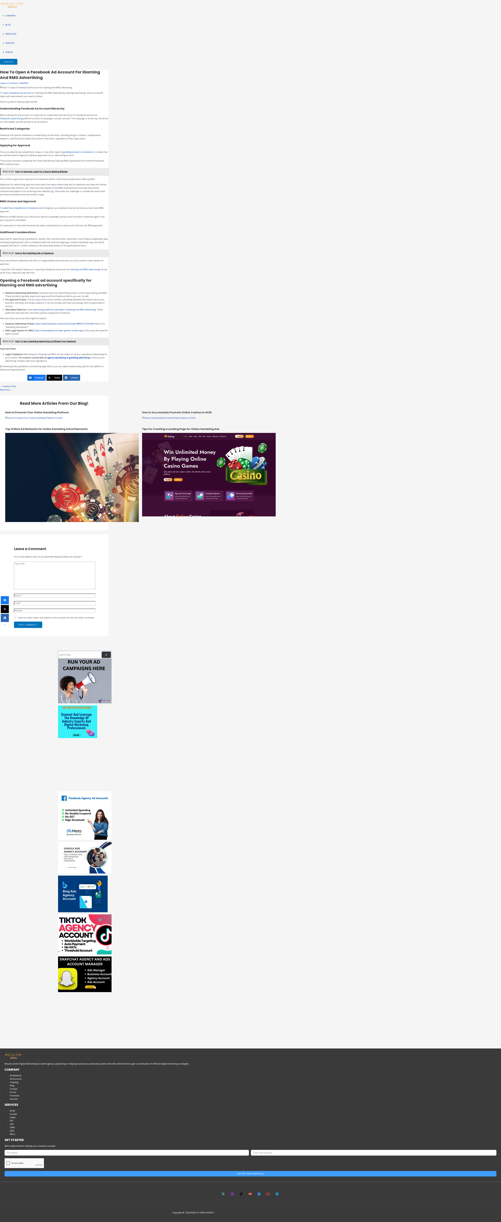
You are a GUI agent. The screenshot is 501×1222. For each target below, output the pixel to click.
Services (14, 1099)
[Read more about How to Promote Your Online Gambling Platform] (33, 417)
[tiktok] (241, 1194)
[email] (268, 1194)
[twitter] (223, 1194)
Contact (13, 1088)
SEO (12, 1124)
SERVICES (9, 43)
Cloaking (14, 1082)
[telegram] (277, 1194)
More (12, 1134)
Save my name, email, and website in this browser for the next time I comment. (56, 617)
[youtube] (250, 1194)
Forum (13, 1092)
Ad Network (15, 1075)
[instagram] (232, 1194)
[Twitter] (5, 609)
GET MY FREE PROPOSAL (250, 1173)
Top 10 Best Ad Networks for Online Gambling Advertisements (46, 429)
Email (12, 1110)
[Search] (106, 655)
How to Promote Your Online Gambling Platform (37, 412)
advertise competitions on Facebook (21, 208)
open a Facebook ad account (17, 92)
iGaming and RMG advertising (85, 269)
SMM (12, 1127)
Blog (12, 1085)
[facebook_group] (259, 1194)
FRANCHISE (10, 33)
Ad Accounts (16, 1078)
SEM (12, 1130)
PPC (12, 1120)
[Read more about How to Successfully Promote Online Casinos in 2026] (168, 417)
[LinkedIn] (5, 618)
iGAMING (23, 83)
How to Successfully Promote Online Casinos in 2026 (177, 412)
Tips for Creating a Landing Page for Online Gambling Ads (180, 429)
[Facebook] (5, 600)
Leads (13, 1117)
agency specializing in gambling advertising (68, 357)
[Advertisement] (84, 767)
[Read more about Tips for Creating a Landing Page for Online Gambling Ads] (209, 515)
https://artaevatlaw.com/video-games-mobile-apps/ (59, 330)
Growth (13, 1114)
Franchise (14, 1095)
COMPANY (10, 15)
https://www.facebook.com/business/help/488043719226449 (64, 323)
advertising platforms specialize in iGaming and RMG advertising (64, 309)
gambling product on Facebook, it (78, 152)
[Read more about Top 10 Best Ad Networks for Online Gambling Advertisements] (72, 521)
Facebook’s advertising (11, 118)
